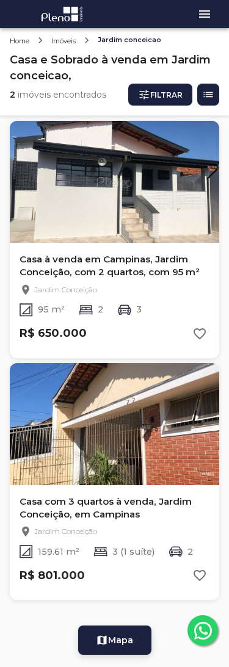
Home (19, 41)
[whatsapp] (202, 630)
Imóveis (63, 41)
